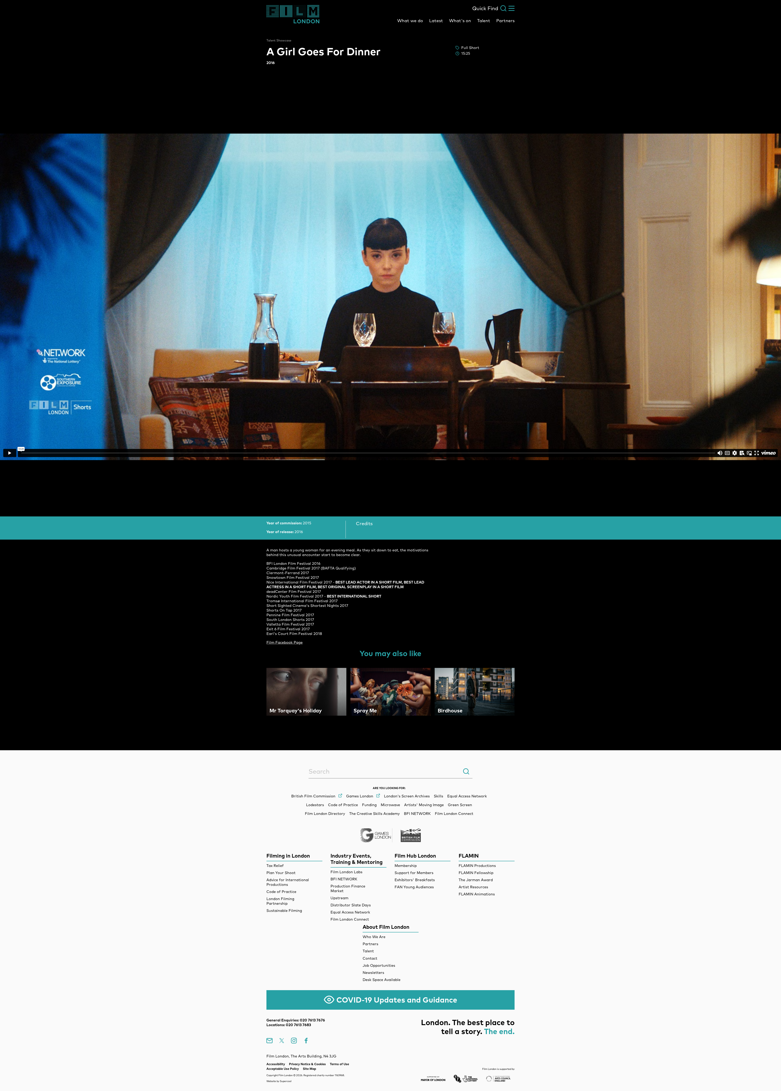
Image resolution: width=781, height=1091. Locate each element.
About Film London (386, 927)
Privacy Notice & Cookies (307, 1064)
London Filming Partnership (280, 901)
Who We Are (374, 936)
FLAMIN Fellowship (476, 872)
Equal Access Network (350, 912)
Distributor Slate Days (351, 905)
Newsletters (373, 972)
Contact (370, 958)
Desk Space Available (381, 979)
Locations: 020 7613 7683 (288, 1024)
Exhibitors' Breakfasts (415, 880)
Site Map (309, 1069)
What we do (410, 20)
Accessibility (275, 1064)
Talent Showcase (278, 40)
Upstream (339, 898)
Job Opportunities (379, 965)
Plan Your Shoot (281, 872)
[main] (390, 379)
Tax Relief (275, 865)
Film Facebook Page (284, 642)
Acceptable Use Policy (282, 1069)
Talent (483, 20)
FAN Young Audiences (414, 887)
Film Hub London (415, 856)
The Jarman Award (476, 880)
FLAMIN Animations (477, 894)
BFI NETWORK (344, 879)
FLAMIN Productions (477, 865)
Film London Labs (346, 872)
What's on (460, 20)
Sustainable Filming (284, 910)
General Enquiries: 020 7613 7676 (295, 1020)
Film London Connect (350, 919)
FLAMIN (469, 856)
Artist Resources (473, 887)
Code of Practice (281, 891)
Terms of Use (339, 1064)
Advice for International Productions (287, 882)
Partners (505, 20)
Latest (436, 20)
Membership (406, 865)
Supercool (285, 1081)
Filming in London (288, 856)
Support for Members (414, 872)
